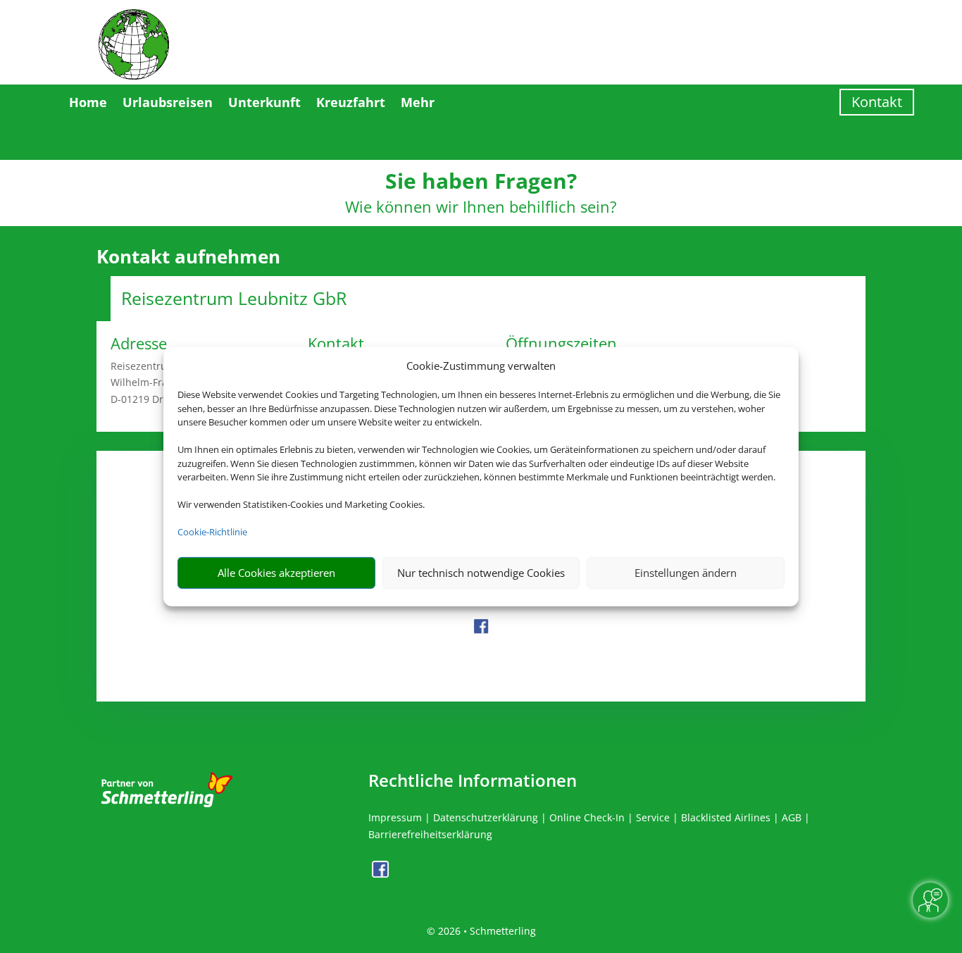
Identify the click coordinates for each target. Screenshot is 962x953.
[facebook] (481, 630)
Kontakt (876, 101)
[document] (481, 184)
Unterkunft (264, 102)
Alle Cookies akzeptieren (276, 573)
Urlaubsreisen (168, 102)
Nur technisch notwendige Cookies (481, 573)
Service (653, 817)
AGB (791, 817)
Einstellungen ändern (686, 573)
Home (88, 102)
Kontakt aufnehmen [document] (188, 257)
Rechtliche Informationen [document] (472, 780)
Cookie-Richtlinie (212, 531)
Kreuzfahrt (350, 102)
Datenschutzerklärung (485, 817)
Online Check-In (587, 817)
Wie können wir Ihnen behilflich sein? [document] (481, 208)
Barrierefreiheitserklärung (430, 834)
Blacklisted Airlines (725, 817)
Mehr (418, 102)
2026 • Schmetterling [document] (485, 931)
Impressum (395, 817)
